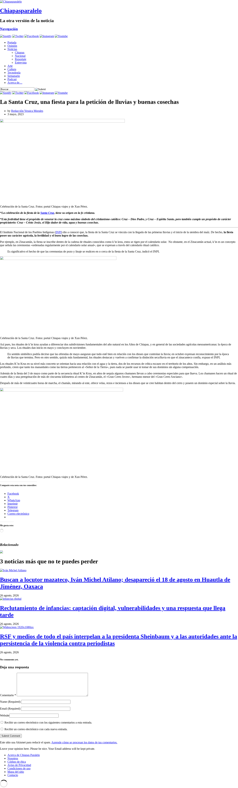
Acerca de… (14, 82)
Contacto (12, 775)
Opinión (12, 45)
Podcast (12, 79)
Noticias (12, 49)
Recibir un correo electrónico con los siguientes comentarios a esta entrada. (48, 722)
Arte (10, 65)
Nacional (20, 55)
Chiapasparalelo (21, 10)
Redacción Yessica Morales (27, 110)
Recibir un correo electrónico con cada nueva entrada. (35, 729)
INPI (58, 232)
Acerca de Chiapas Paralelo (23, 755)
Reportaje (20, 59)
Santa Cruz (47, 212)
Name (10, 701)
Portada (11, 42)
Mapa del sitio (15, 771)
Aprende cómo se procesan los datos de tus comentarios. (84, 742)
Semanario (13, 75)
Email (10, 708)
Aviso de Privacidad (19, 765)
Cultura (11, 69)
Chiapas (19, 52)
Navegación (9, 29)
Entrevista (21, 62)
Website (4, 715)
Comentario (8, 695)
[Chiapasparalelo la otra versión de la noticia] (119, 1)
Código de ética (16, 761)
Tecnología (13, 72)
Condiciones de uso (18, 768)
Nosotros (12, 758)
